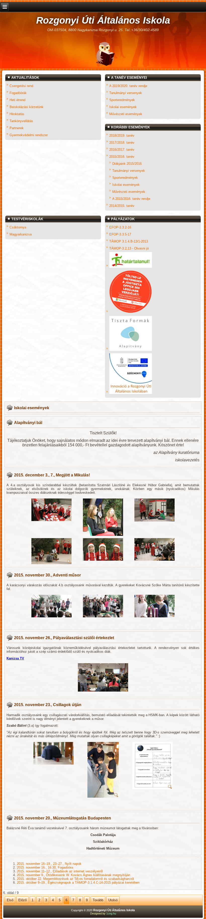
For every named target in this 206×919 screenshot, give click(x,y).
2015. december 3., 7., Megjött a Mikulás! (52, 475)
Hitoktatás (17, 114)
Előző (22, 900)
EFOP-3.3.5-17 (120, 234)
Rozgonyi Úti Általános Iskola (103, 20)
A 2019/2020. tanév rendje (128, 86)
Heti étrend (17, 100)
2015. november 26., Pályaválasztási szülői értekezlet (64, 638)
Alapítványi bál (28, 423)
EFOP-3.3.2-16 (120, 227)
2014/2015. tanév (121, 206)
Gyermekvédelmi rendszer (29, 135)
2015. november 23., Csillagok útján (47, 705)
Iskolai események (123, 107)
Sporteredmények (122, 100)
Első (10, 900)
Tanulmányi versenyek (125, 93)
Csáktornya (18, 227)
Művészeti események (125, 114)
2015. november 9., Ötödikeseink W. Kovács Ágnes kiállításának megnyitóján (73, 875)
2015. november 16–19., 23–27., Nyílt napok (49, 864)
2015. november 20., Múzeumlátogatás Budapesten (62, 818)
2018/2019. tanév (121, 135)
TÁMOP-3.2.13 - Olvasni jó (129, 248)
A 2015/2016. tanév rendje (131, 199)
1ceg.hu (111, 913)
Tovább (98, 900)
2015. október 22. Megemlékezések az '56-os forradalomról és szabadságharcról (75, 879)
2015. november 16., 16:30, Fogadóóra (45, 867)
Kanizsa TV (15, 658)
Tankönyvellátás (21, 121)
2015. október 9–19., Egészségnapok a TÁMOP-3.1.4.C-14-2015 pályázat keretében (78, 882)
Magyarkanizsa (21, 234)
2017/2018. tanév (121, 142)
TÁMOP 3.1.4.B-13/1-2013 (128, 241)
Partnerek (17, 128)
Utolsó (113, 900)
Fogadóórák (18, 93)
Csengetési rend (21, 86)
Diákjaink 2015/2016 (127, 163)
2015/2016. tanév (121, 156)
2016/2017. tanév (121, 149)
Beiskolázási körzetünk (26, 107)
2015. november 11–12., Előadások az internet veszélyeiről (60, 871)
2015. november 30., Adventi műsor (47, 575)
